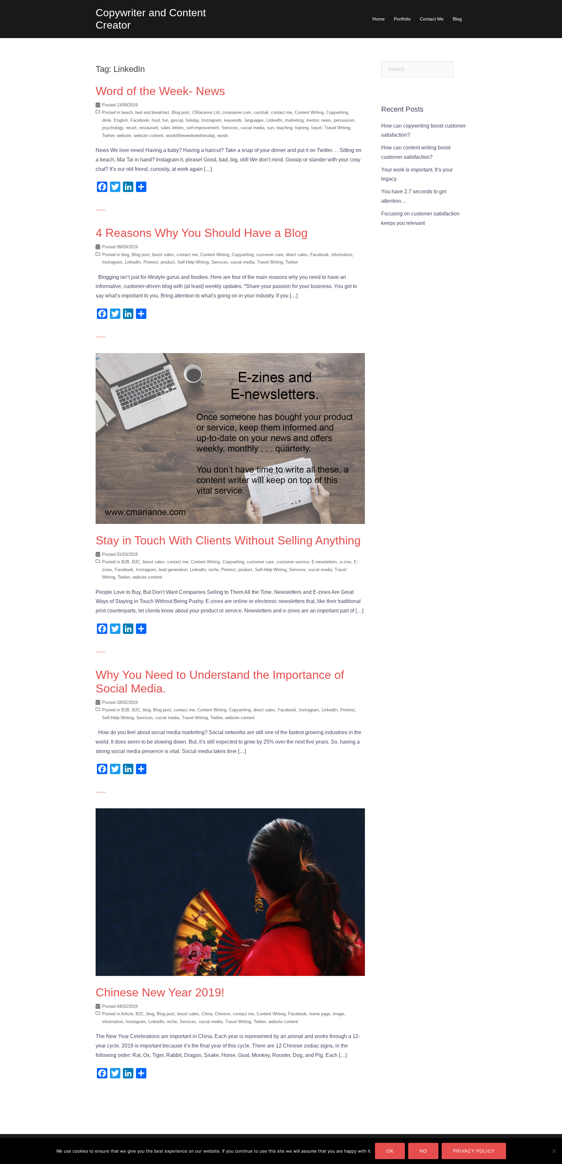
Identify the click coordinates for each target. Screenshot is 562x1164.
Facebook (139, 120)
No (423, 1151)
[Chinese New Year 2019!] (230, 892)
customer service (292, 561)
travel (316, 127)
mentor (312, 120)
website (124, 135)
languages (254, 120)
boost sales (163, 254)
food (156, 120)
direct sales (297, 254)
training (302, 127)
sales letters (172, 127)
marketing (294, 120)
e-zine (345, 561)
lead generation (173, 569)
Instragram (211, 120)
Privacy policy (474, 1151)
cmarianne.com (236, 112)
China (207, 1013)
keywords (233, 120)
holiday (192, 120)
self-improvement (202, 127)
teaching (284, 127)
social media (252, 127)
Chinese (222, 1013)
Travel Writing (337, 127)
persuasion (344, 120)
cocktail (261, 112)
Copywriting (337, 112)
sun (270, 127)
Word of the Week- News (160, 91)
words (222, 135)
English (121, 120)
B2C (136, 561)
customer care (269, 254)
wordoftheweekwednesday (190, 135)
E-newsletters (324, 561)
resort (131, 127)
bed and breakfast (152, 112)
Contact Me (432, 18)
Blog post (181, 112)
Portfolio (402, 18)
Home (378, 18)
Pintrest (150, 262)
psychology (112, 127)
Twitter (108, 135)
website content (148, 135)
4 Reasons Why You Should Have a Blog (202, 233)
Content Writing (309, 112)
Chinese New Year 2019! (160, 992)
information (341, 254)
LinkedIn (274, 120)
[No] (554, 1151)
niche (213, 569)
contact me (281, 112)
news (326, 120)
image (338, 1013)
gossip (177, 120)
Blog (457, 18)
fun (165, 120)
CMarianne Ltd (206, 112)
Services (229, 127)
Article (127, 1013)
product (168, 262)
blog (125, 254)
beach (127, 112)
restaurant (148, 127)
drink (106, 120)
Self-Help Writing (193, 262)
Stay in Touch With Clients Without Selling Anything (228, 540)
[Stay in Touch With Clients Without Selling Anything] (230, 438)
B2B (125, 561)
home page (319, 1013)
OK (390, 1151)
